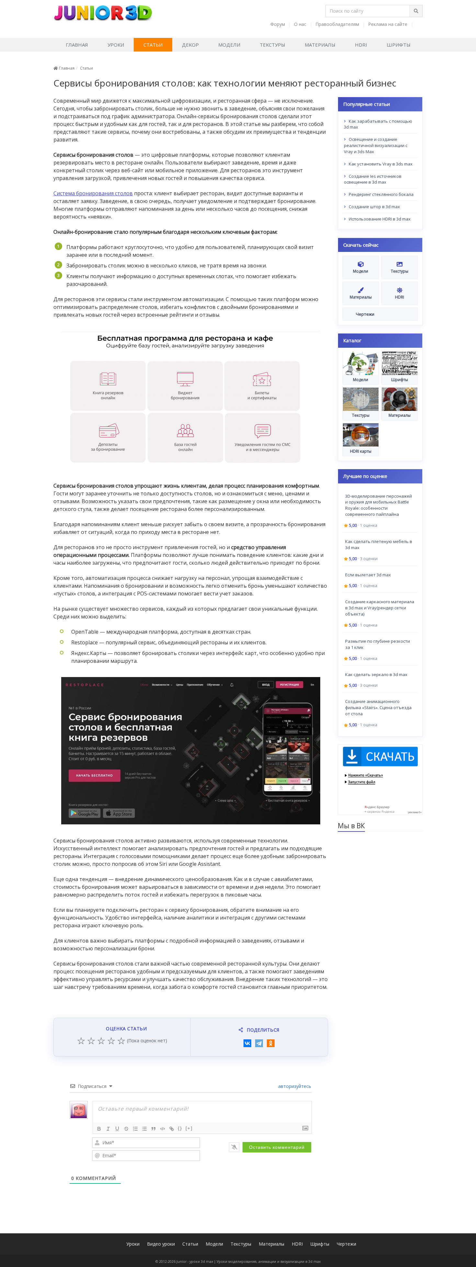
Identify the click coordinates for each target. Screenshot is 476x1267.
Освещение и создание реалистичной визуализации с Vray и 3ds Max (375, 145)
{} (180, 1128)
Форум (277, 24)
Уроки (116, 44)
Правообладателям (337, 24)
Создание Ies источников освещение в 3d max (373, 179)
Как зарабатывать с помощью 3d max (378, 124)
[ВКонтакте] (247, 1043)
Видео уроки (161, 1244)
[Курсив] (108, 1129)
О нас (300, 24)
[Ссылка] (171, 1129)
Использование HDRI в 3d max (379, 219)
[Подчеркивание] (117, 1129)
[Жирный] (99, 1129)
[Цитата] (153, 1129)
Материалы (320, 44)
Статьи (153, 44)
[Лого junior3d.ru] (102, 10)
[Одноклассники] (271, 1043)
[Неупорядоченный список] (144, 1129)
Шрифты (399, 44)
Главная (77, 44)
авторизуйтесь (294, 1086)
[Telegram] (259, 1043)
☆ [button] (81, 1041)
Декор (190, 44)
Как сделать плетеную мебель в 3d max (378, 544)
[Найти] (415, 11)
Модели (229, 44)
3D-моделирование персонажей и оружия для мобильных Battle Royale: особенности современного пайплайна (378, 505)
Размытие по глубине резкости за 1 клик (377, 644)
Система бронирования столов (93, 193)
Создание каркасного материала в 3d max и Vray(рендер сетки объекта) (379, 608)
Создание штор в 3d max (374, 206)
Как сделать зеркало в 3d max (376, 674)
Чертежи (346, 1244)
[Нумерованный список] (135, 1129)
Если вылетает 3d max (368, 574)
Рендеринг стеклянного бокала (381, 194)
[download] (380, 779)
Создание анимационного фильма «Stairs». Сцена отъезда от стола (378, 707)
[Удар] (126, 1129)
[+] (189, 1128)
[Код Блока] (162, 1129)
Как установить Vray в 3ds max (380, 163)
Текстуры (272, 44)
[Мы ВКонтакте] (418, 24)
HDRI (361, 44)
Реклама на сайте (387, 24)
